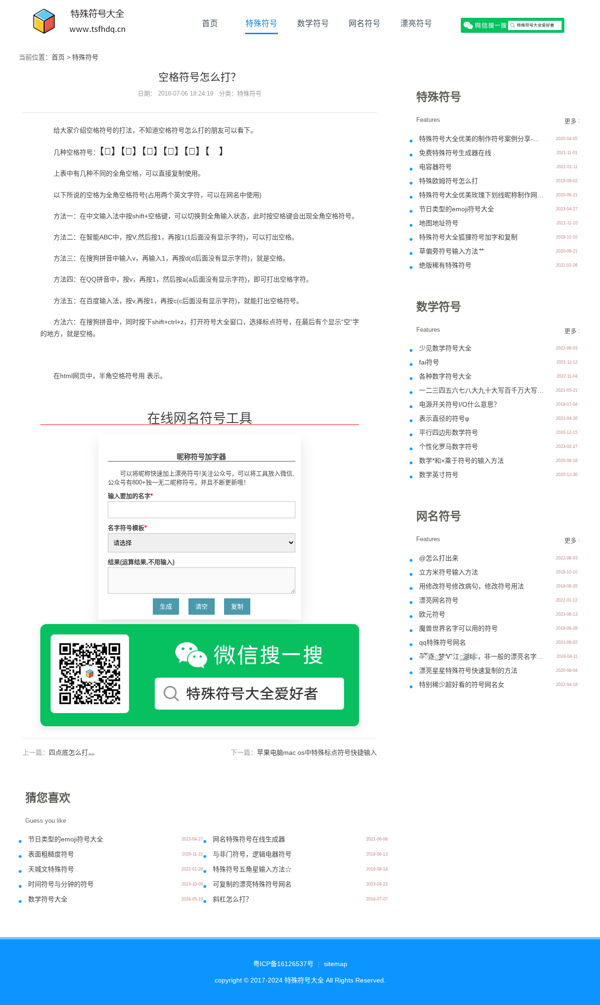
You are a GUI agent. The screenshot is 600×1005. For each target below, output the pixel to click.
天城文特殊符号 (51, 869)
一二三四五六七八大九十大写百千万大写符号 (482, 390)
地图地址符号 (438, 223)
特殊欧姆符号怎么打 (448, 181)
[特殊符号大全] (80, 23)
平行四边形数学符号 (448, 432)
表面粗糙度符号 (51, 854)
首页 (210, 23)
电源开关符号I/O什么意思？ (459, 404)
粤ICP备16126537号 (283, 964)
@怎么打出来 (438, 558)
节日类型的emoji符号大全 (65, 839)
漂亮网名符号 (438, 600)
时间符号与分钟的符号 (61, 884)
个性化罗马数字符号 (448, 446)
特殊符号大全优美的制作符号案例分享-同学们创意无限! (482, 138)
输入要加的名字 (130, 495)
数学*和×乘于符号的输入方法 (461, 460)
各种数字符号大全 (445, 376)
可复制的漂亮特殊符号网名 (252, 884)
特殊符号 (262, 23)
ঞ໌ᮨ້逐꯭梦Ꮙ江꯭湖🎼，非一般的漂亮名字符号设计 (482, 656)
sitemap (335, 964)
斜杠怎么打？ (232, 899)
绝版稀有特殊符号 (445, 265)
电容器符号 (435, 167)
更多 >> (575, 121)
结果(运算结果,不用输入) (141, 562)
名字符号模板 (127, 527)
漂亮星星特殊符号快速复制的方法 (468, 670)
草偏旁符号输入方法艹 (452, 251)
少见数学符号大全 (445, 348)
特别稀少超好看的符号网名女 (461, 684)
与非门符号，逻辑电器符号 (252, 854)
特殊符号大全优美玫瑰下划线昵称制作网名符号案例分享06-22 (482, 195)
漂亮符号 (416, 23)
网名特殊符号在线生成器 (249, 839)
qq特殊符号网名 (442, 642)
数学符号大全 (48, 899)
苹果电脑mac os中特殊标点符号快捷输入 (317, 752)
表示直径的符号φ (444, 418)
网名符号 (365, 23)
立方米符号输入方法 (448, 572)
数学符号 (313, 23)
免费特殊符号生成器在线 (455, 152)
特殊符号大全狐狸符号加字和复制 (468, 237)
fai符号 (429, 362)
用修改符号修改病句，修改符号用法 (471, 586)
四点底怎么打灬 (72, 752)
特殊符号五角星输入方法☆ (252, 869)
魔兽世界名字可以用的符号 (458, 628)
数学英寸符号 (438, 474)
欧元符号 (432, 614)
